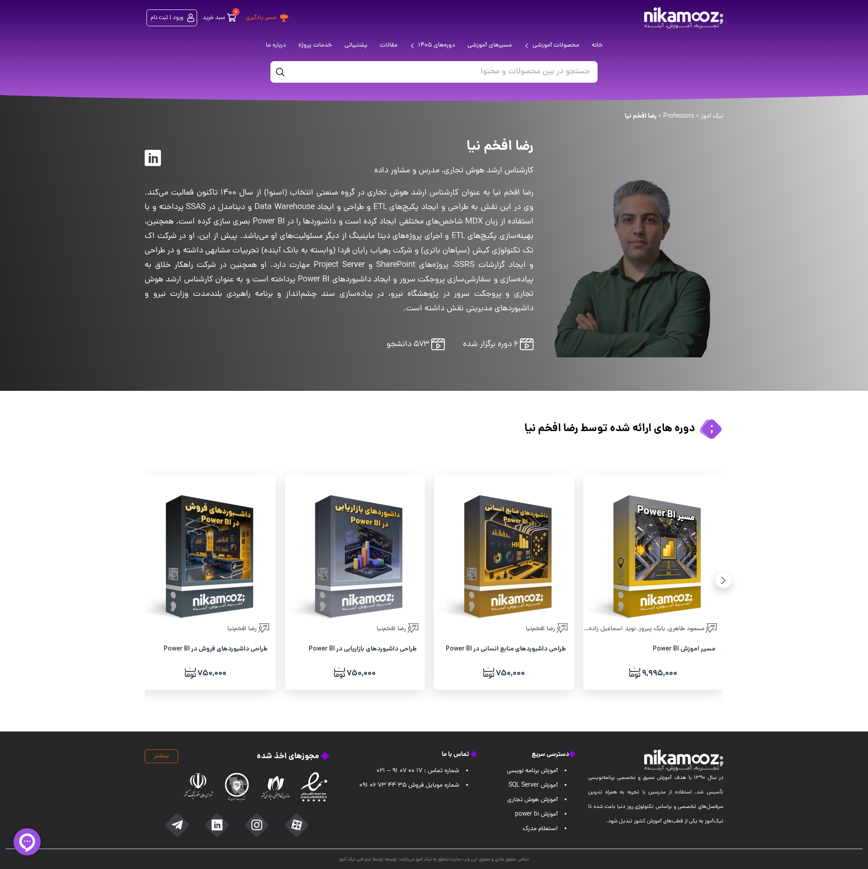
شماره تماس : (418, 771)
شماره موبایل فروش (409, 785)
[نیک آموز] (683, 17)
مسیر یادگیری (261, 18)
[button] (723, 580)
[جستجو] (280, 72)
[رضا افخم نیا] (153, 158)
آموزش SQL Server (533, 785)
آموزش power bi (536, 814)
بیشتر (161, 756)
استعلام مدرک (540, 829)
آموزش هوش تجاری (532, 800)
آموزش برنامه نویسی (532, 771)
